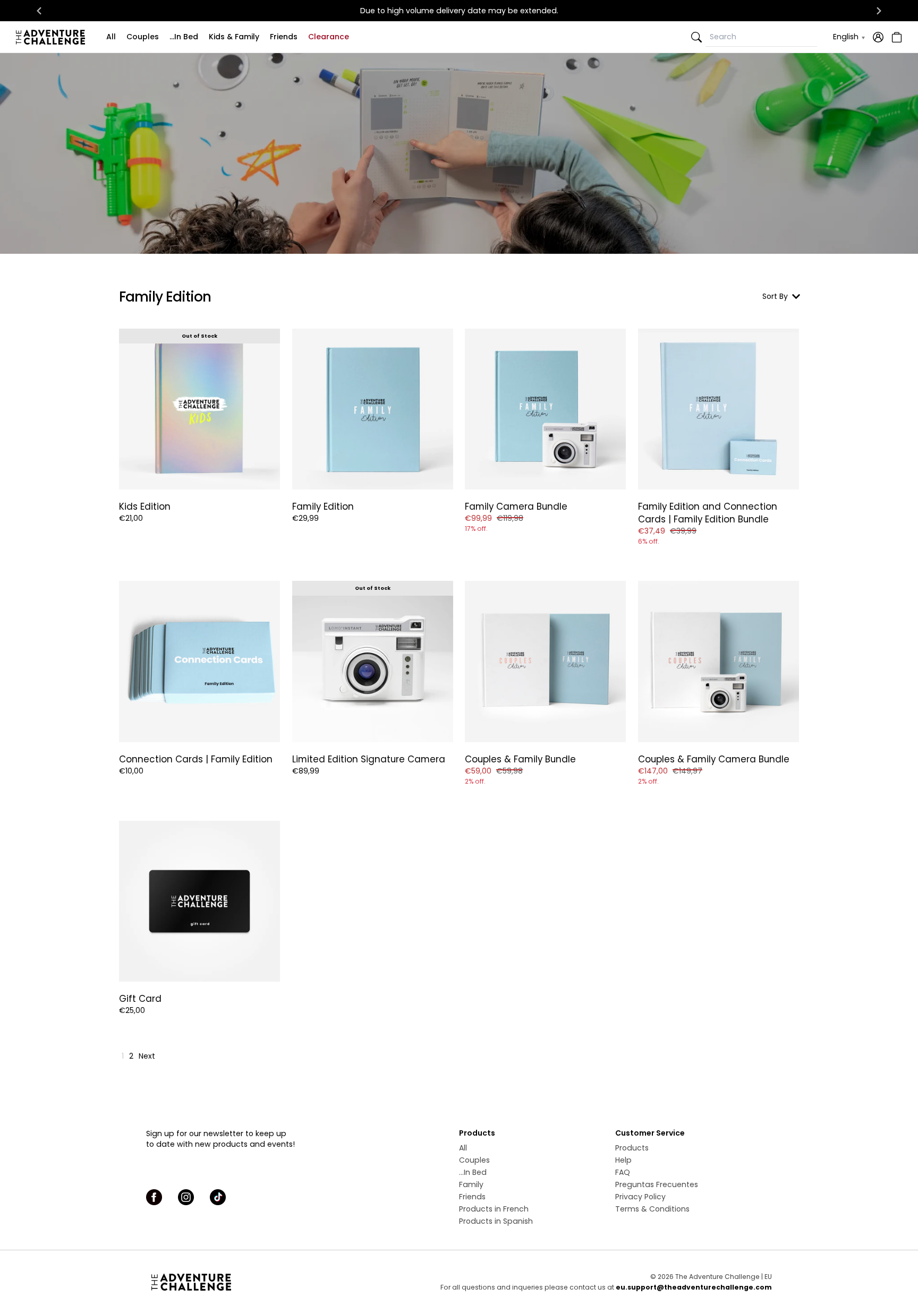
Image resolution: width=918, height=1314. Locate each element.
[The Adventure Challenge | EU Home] (53, 37)
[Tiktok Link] (218, 1197)
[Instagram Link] (186, 1197)
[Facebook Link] (154, 1197)
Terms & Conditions (652, 1209)
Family (471, 1184)
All (111, 36)
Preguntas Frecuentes (656, 1184)
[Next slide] (878, 10)
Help (623, 1160)
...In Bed (183, 36)
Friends (284, 36)
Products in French (494, 1209)
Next (147, 1056)
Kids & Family (234, 36)
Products (632, 1148)
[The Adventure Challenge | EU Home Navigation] (250, 1282)
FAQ (622, 1172)
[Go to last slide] (39, 10)
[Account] (878, 37)
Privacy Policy (640, 1196)
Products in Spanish (496, 1221)
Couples (142, 36)
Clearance (328, 36)
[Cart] (895, 37)
